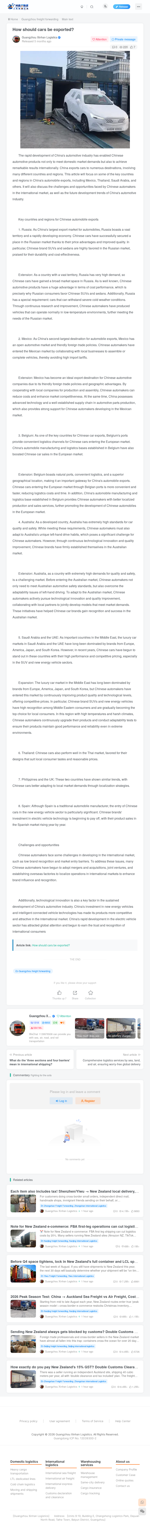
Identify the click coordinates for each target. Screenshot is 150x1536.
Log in (63, 1101)
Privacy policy (29, 1421)
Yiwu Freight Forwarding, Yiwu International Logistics (69, 1275)
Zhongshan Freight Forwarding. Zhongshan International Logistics (75, 1205)
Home (14, 19)
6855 (47, 1022)
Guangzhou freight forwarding (39, 19)
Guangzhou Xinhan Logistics (39, 37)
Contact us (123, 1485)
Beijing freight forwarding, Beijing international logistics (69, 1346)
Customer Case (125, 1475)
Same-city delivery (93, 1482)
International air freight (60, 1478)
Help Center (122, 1421)
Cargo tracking (90, 1493)
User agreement (59, 1421)
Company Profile (126, 1469)
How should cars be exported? (43, 29)
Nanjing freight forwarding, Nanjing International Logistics (70, 1240)
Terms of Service (92, 1421)
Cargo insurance (91, 1487)
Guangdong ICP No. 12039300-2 (75, 1438)
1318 (36, 1022)
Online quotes (124, 1480)
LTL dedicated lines (22, 1478)
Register (90, 1101)
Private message (125, 39)
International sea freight (61, 1473)
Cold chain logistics (22, 1484)
